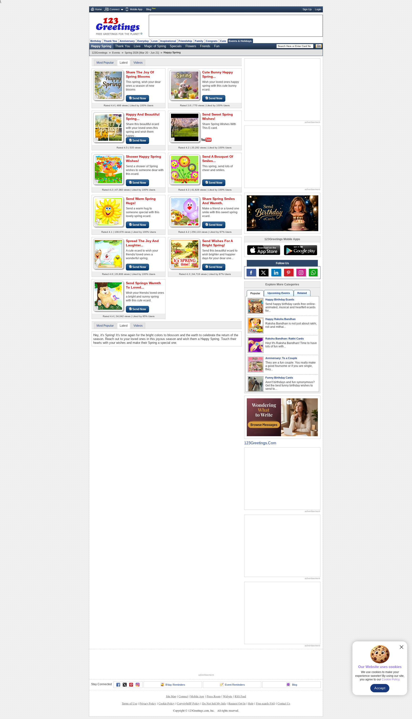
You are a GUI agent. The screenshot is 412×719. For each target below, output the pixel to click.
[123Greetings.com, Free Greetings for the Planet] (119, 25)
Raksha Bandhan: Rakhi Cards (284, 338)
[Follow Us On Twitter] (263, 272)
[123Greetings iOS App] (263, 250)
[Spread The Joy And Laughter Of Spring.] (108, 254)
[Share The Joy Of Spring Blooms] (108, 85)
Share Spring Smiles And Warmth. (218, 201)
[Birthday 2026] (282, 213)
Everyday (143, 41)
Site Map (171, 696)
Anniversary (127, 41)
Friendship (185, 41)
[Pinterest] (131, 685)
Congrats (211, 41)
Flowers (190, 46)
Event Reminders (235, 684)
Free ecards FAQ (265, 703)
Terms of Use (129, 703)
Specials (176, 46)
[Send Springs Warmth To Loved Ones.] (108, 296)
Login (318, 9)
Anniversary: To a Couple (281, 358)
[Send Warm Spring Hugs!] (108, 211)
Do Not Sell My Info (214, 703)
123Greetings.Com (260, 443)
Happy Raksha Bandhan (280, 319)
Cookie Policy (167, 703)
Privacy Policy (147, 703)
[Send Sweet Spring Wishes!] (184, 127)
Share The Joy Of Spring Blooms (140, 74)
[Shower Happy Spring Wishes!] (108, 169)
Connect (114, 9)
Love (154, 41)
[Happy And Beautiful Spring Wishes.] (108, 127)
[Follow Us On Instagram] (301, 272)
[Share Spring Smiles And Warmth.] (184, 211)
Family (199, 41)
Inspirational (168, 41)
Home (98, 9)
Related (302, 293)
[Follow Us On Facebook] (251, 272)
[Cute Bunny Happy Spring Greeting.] (184, 85)
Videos (138, 62)
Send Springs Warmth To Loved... (143, 285)
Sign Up (307, 9)
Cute (223, 41)
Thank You (110, 41)
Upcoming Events (279, 293)
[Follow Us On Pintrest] (289, 272)
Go (319, 46)
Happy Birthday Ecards (279, 299)
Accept (379, 688)
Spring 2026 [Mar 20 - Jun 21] (142, 52)
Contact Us (284, 703)
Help (250, 703)
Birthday (95, 41)
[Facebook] (118, 685)
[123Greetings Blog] (282, 417)
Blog (148, 9)
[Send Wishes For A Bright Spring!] (184, 254)
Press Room (214, 696)
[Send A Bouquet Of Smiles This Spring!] (184, 169)
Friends (205, 46)
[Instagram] (137, 685)
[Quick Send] (96, 97)
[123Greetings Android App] (300, 250)
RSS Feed (240, 696)
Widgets (227, 696)
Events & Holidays (240, 41)
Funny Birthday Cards (279, 377)
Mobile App (136, 9)
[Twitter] (125, 685)
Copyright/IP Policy (188, 703)
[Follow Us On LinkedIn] (276, 272)
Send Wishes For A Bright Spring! (217, 243)
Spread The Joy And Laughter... (142, 243)
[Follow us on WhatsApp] (313, 272)
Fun (216, 46)
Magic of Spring (155, 46)
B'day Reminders (175, 684)
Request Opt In (237, 703)
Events (116, 52)
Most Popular (105, 62)
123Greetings (100, 52)
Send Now (139, 98)
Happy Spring (101, 46)
